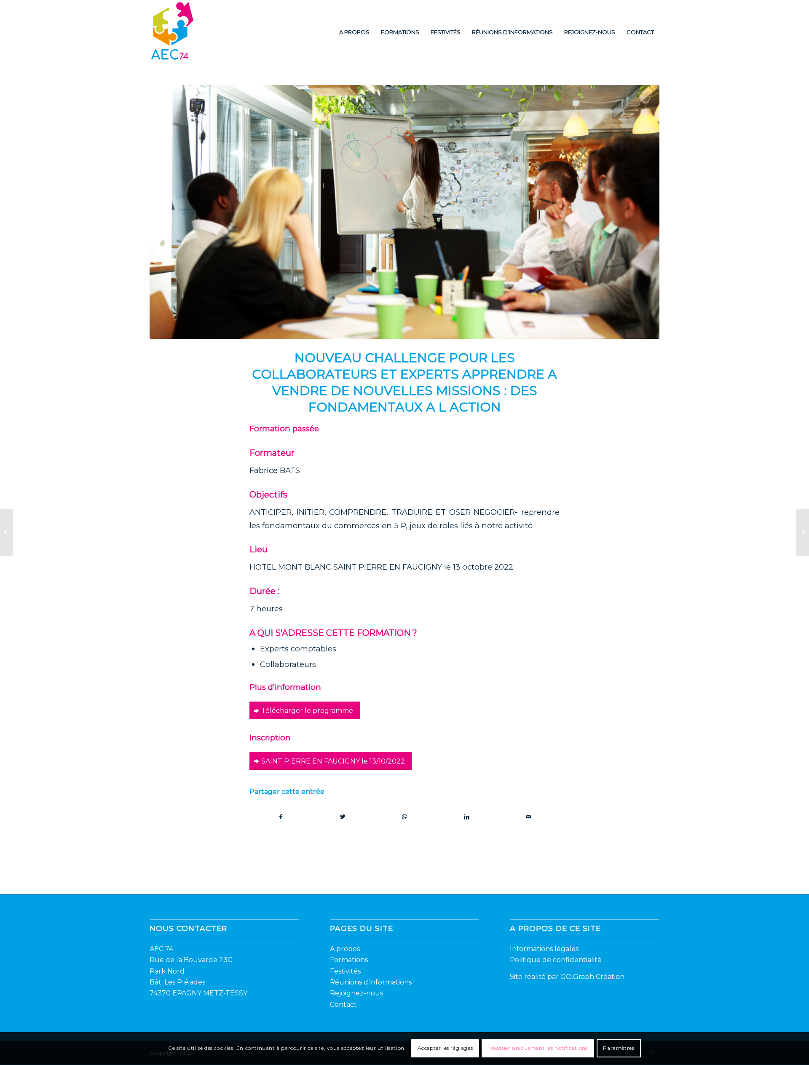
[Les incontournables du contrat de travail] (6, 532)
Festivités (345, 971)
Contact (343, 1004)
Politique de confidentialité (556, 960)
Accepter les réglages (445, 1048)
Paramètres (618, 1048)
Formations (349, 960)
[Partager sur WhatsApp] (405, 817)
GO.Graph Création (592, 977)
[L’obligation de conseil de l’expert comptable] (802, 532)
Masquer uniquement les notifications (538, 1048)
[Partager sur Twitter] (343, 817)
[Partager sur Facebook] (281, 817)
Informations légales (544, 949)
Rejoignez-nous (356, 993)
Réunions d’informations (371, 982)
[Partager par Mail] (528, 817)
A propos (345, 949)
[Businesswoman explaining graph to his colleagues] (404, 212)
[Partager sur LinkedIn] (466, 817)
